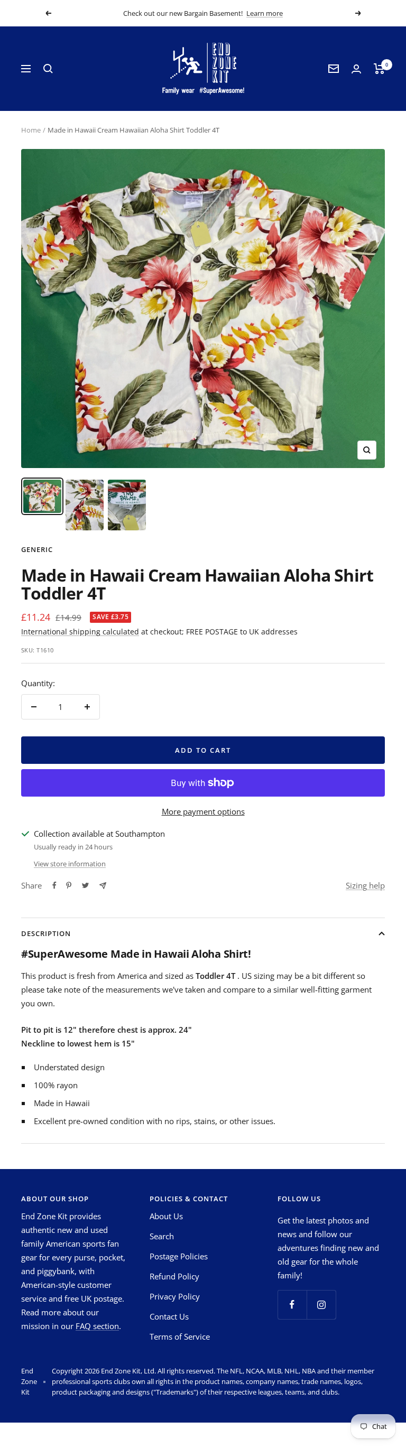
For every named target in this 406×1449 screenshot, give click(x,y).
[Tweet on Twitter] (85, 885)
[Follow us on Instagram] (321, 1304)
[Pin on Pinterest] (68, 885)
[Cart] (379, 68)
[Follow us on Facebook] (292, 1304)
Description (46, 933)
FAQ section (97, 1326)
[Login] (356, 68)
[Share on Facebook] (54, 885)
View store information (70, 863)
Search (162, 1236)
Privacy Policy (175, 1296)
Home (31, 130)
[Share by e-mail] (102, 885)
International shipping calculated (80, 632)
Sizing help (365, 885)
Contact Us (169, 1316)
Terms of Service (180, 1336)
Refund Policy (174, 1276)
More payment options (203, 811)
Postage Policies (179, 1256)
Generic (37, 549)
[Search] (48, 68)
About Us (166, 1216)
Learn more (264, 13)
